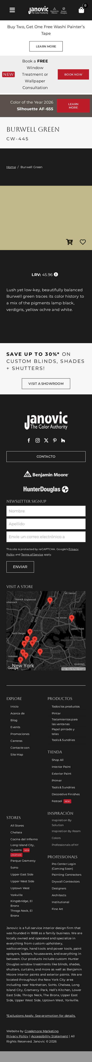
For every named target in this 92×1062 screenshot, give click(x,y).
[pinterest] (55, 440)
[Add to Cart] (69, 242)
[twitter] (46, 440)
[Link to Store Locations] (46, 630)
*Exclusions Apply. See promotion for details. (41, 1016)
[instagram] (38, 440)
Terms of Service (32, 554)
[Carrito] (81, 10)
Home (11, 167)
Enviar (20, 567)
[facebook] (29, 440)
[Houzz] (63, 440)
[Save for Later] (83, 242)
